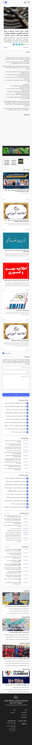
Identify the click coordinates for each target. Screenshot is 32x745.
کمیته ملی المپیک (12, 730)
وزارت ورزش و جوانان (12, 728)
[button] (28, 118)
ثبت (16, 394)
